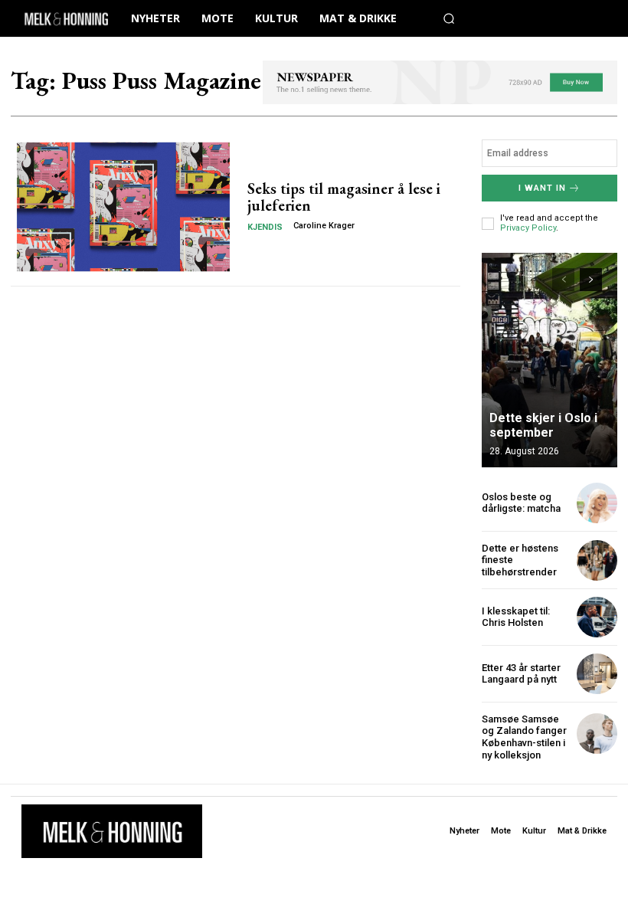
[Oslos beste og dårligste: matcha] (597, 503)
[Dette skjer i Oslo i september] (549, 360)
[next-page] (591, 279)
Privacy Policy (528, 228)
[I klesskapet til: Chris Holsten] (597, 617)
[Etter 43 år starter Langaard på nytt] (597, 673)
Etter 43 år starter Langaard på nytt (521, 674)
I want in (542, 188)
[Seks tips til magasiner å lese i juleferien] (123, 206)
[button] (449, 18)
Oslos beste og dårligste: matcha (521, 503)
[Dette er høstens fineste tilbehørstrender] (597, 560)
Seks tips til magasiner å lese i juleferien (343, 197)
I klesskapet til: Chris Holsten (516, 617)
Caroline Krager (324, 226)
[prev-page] (563, 279)
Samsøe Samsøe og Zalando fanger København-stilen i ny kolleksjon (524, 737)
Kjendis (265, 227)
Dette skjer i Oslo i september (543, 425)
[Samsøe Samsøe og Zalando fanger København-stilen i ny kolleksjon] (597, 733)
